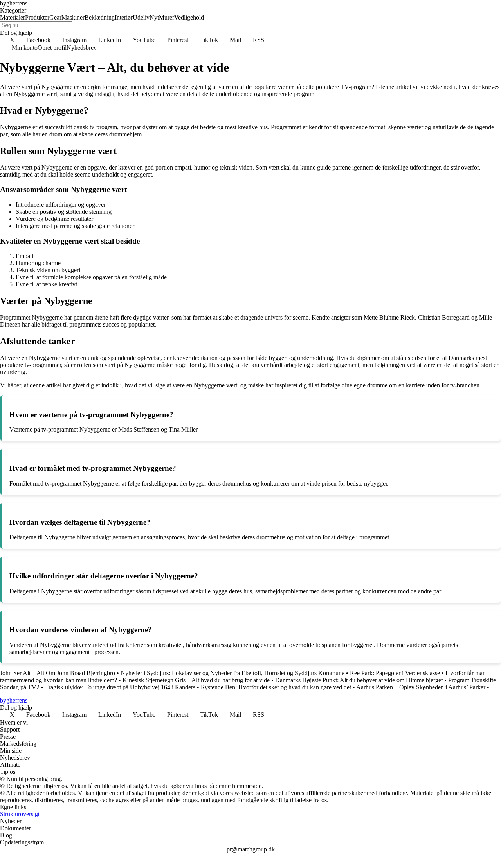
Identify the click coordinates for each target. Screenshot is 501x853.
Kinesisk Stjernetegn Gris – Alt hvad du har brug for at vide (196, 680)
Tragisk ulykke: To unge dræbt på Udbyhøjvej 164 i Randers (120, 687)
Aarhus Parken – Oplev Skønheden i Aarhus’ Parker (420, 687)
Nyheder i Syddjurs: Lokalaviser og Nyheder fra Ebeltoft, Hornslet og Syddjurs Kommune (232, 673)
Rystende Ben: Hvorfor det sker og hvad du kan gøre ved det (276, 687)
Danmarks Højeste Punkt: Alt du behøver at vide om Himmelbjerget (359, 680)
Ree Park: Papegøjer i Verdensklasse (395, 673)
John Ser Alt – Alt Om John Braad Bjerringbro (57, 673)
